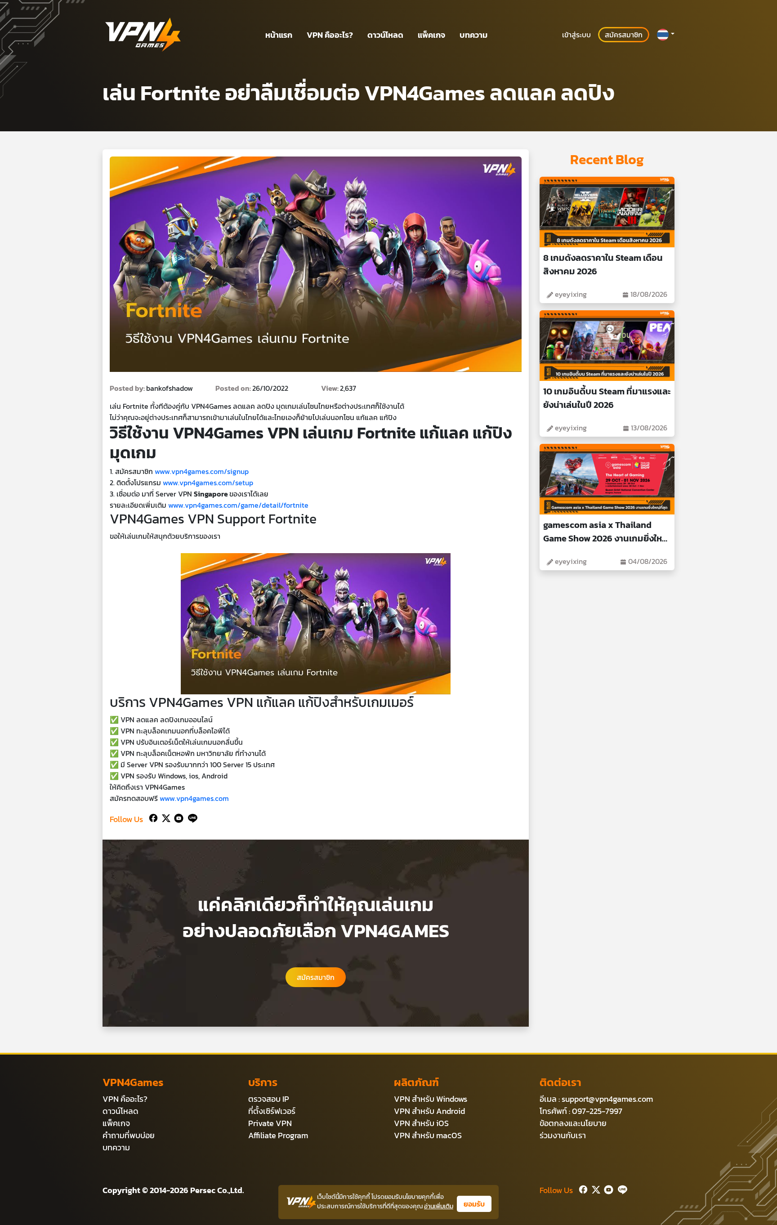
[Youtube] (176, 817)
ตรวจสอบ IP (268, 1099)
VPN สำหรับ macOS (428, 1135)
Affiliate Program (278, 1135)
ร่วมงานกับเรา (563, 1135)
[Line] (190, 817)
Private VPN (270, 1123)
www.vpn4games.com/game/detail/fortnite (238, 505)
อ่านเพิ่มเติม (438, 1206)
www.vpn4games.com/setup (208, 482)
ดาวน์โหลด (385, 35)
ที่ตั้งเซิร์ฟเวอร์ (271, 1111)
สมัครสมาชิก (624, 34)
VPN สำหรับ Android (429, 1111)
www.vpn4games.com (194, 798)
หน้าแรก (278, 35)
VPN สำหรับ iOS (421, 1123)
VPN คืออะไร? (330, 35)
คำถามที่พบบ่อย (129, 1135)
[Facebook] (152, 817)
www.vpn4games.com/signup (202, 471)
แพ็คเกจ (431, 35)
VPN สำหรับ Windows (430, 1099)
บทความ (473, 35)
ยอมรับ (474, 1203)
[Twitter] (164, 817)
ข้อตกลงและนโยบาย (573, 1123)
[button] (665, 34)
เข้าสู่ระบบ (576, 34)
